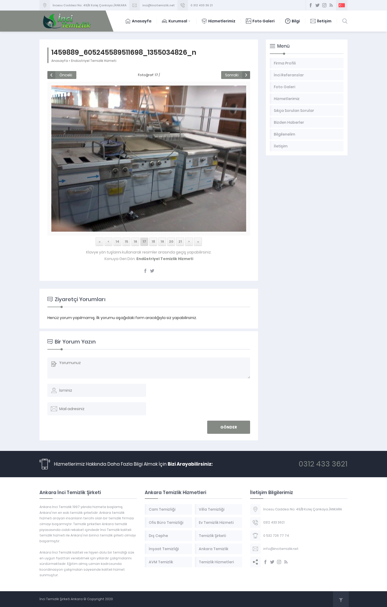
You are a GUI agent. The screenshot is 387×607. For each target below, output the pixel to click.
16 (135, 241)
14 (117, 241)
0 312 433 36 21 (202, 5)
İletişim (324, 21)
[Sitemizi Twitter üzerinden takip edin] (317, 5)
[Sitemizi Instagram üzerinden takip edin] (324, 5)
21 (180, 241)
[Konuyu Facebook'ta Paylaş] (145, 271)
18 (153, 241)
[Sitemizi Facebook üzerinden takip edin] (311, 5)
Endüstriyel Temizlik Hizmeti (93, 60)
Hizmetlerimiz (221, 21)
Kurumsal (177, 21)
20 (171, 241)
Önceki (65, 75)
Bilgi (296, 21)
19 (162, 241)
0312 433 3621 (323, 464)
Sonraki (232, 75)
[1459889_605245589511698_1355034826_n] (148, 228)
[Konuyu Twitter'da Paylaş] (152, 271)
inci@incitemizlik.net (158, 5)
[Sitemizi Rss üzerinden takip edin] (331, 5)
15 (126, 241)
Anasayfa (141, 21)
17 (144, 241)
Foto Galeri (263, 21)
